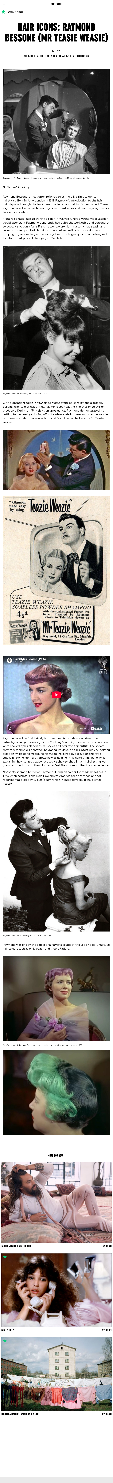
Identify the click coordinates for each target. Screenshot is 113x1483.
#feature (29, 56)
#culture (43, 56)
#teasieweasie (61, 56)
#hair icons (81, 56)
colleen (56, 4)
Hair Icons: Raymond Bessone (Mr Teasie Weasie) (56, 33)
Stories (11, 12)
